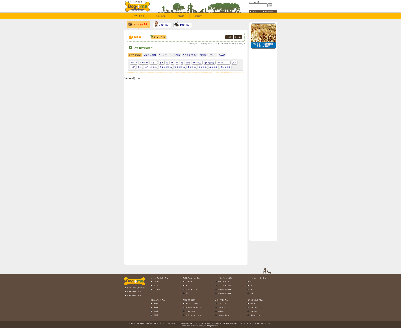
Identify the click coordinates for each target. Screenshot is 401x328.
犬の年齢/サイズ (189, 55)
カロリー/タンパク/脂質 (169, 55)
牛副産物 (191, 67)
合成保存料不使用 (224, 289)
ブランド (212, 55)
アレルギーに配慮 (224, 285)
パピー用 (157, 281)
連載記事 (199, 16)
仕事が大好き (255, 315)
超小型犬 (157, 303)
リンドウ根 (159, 37)
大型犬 (156, 315)
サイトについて (257, 11)
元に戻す (238, 37)
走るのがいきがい (256, 307)
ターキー (144, 62)
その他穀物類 (150, 67)
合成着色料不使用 (224, 293)
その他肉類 (209, 62)
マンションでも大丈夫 (194, 307)
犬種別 (203, 55)
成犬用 (156, 285)
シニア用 (157, 289)
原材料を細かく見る (134, 291)
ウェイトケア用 (223, 281)
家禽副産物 (179, 67)
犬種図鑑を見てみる (134, 295)
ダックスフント (191, 289)
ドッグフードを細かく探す (136, 288)
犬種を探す (164, 25)
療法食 (222, 55)
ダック (154, 62)
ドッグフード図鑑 (136, 16)
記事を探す (185, 25)
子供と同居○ (190, 311)
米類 (140, 67)
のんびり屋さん (223, 315)
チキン (134, 62)
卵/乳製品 (197, 62)
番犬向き (221, 311)
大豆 (234, 62)
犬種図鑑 (180, 16)
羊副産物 (213, 67)
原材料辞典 (160, 16)
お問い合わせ (269, 11)
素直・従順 (222, 303)
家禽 (161, 62)
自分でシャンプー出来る (194, 315)
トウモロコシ (223, 62)
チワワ (188, 285)
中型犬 (156, 311)
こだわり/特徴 (149, 55)
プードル (189, 281)
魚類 (188, 62)
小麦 (133, 67)
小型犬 (156, 307)
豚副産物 (202, 67)
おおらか (221, 307)
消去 (229, 37)
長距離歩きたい (255, 311)
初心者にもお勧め (192, 303)
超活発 (252, 303)
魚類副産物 (225, 67)
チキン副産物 (165, 67)
